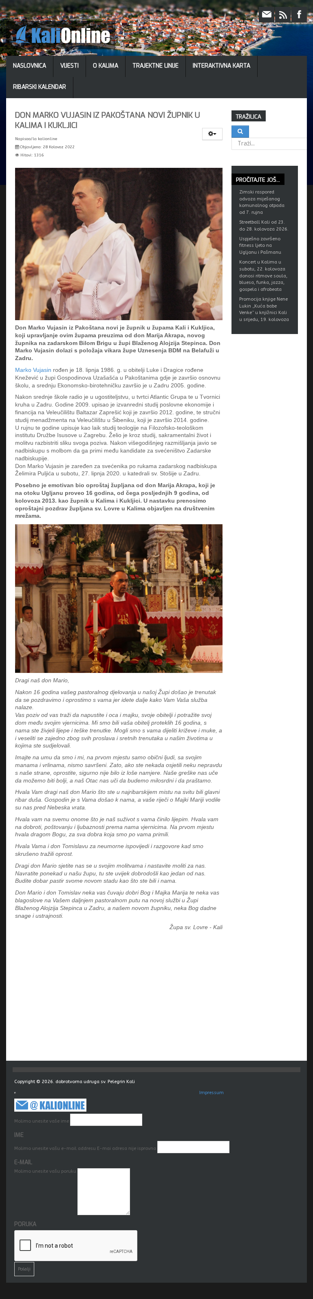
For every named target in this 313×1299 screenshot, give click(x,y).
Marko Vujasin (33, 370)
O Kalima (105, 66)
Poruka (25, 1224)
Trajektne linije (155, 66)
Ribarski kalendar (39, 87)
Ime (19, 1135)
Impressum (211, 1092)
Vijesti (69, 66)
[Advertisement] (161, 1000)
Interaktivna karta (221, 66)
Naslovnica (29, 66)
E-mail (23, 1162)
